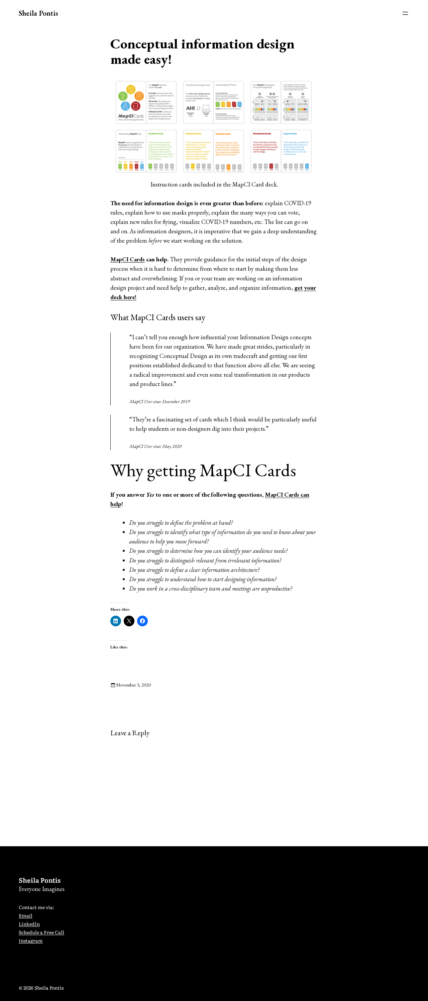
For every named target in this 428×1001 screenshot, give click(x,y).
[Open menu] (405, 13)
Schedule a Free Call (41, 932)
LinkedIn (29, 923)
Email (25, 915)
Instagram (31, 940)
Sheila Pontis (38, 13)
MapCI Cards (127, 259)
